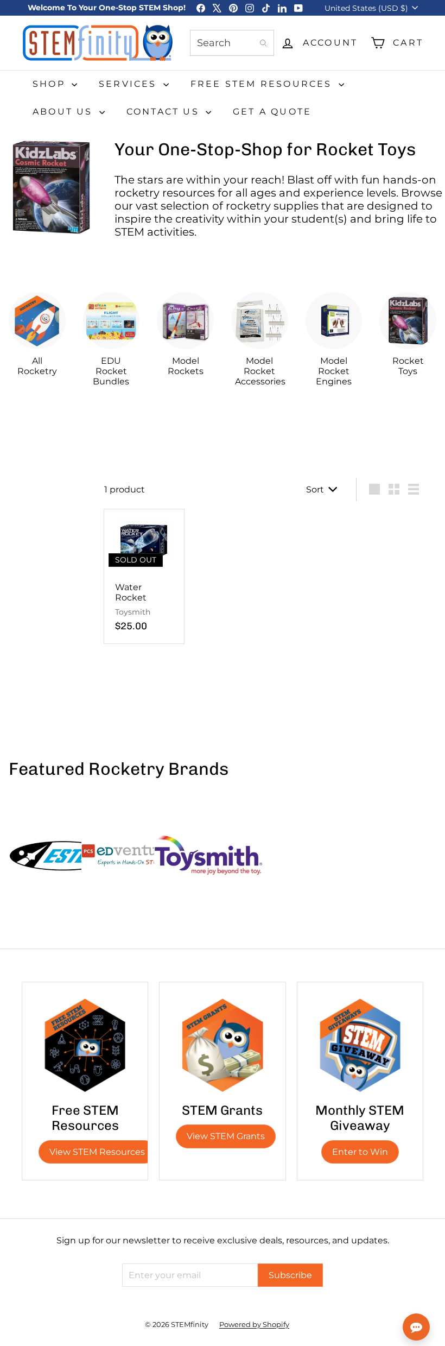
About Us (65, 111)
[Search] (263, 43)
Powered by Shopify (254, 1324)
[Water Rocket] (144, 576)
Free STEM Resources (263, 84)
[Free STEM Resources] (85, 1045)
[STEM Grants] (222, 1045)
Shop (51, 84)
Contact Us (164, 111)
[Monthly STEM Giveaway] (360, 1045)
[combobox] (232, 43)
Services (130, 84)
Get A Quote (272, 111)
